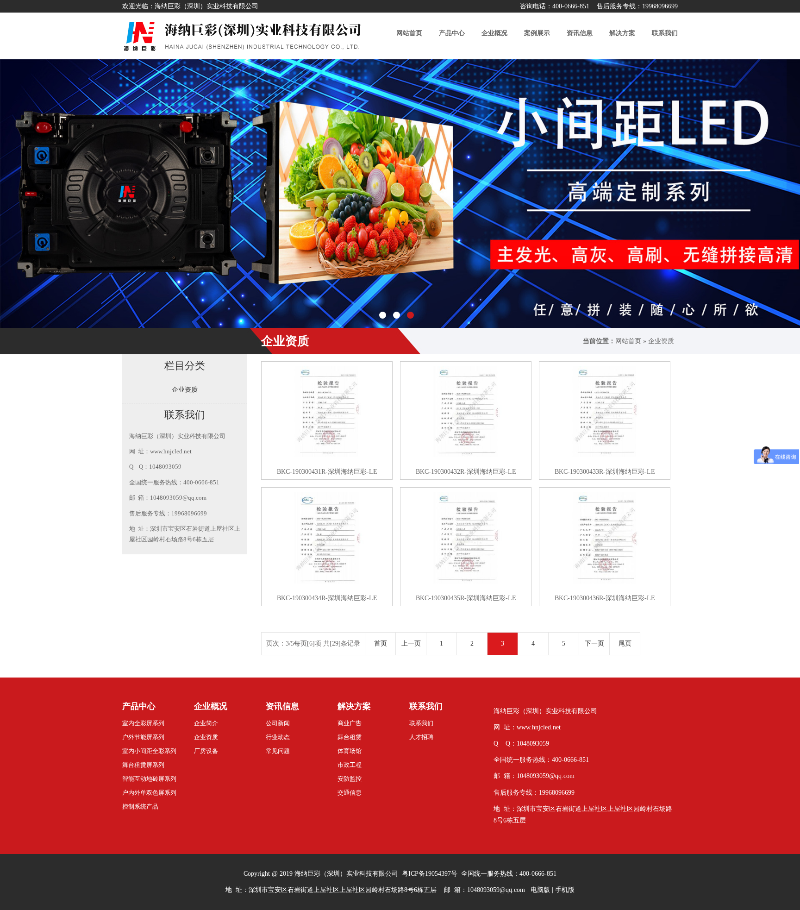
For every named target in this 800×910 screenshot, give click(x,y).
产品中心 (139, 706)
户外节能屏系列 (143, 737)
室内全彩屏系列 (143, 723)
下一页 (594, 643)
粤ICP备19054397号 (429, 873)
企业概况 (210, 706)
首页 (380, 643)
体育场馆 (350, 750)
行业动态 (278, 737)
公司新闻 (278, 723)
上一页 (411, 643)
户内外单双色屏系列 (149, 792)
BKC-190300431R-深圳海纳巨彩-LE (327, 471)
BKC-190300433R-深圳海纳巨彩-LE (605, 471)
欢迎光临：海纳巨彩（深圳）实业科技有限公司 (190, 6)
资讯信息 (282, 706)
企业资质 (661, 341)
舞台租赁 (350, 737)
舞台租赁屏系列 (143, 764)
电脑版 (540, 889)
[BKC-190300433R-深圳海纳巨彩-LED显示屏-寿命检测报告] (604, 412)
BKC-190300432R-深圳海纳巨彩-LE (466, 471)
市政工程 (350, 764)
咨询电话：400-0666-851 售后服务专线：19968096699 (599, 6)
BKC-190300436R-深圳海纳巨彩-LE (605, 598)
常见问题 (278, 750)
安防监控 (350, 778)
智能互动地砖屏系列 (149, 778)
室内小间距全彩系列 (149, 750)
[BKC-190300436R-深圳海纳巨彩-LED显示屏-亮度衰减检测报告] (604, 538)
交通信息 (350, 792)
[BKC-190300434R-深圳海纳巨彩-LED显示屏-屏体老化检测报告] (327, 538)
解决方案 (354, 706)
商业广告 (350, 723)
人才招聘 (421, 737)
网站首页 (628, 341)
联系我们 (426, 706)
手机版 (565, 889)
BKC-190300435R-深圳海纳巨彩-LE (466, 598)
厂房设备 (206, 750)
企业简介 (206, 723)
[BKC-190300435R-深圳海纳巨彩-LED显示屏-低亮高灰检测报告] (465, 538)
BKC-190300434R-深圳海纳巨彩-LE (327, 598)
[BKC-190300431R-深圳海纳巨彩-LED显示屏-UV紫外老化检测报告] (327, 412)
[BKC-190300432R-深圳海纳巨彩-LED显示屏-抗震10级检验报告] (465, 412)
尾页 (625, 643)
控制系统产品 (140, 806)
